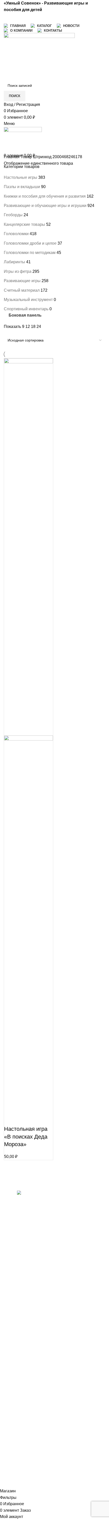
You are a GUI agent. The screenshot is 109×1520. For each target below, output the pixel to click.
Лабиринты (14, 262)
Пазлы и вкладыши (22, 187)
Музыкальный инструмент (28, 299)
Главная (12, 157)
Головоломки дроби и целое (30, 243)
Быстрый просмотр (24, 1119)
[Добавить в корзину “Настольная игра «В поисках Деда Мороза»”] (10, 1119)
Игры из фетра (17, 271)
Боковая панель (25, 315)
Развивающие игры (22, 281)
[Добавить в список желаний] (37, 1119)
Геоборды (13, 215)
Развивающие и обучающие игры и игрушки (45, 205)
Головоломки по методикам (30, 252)
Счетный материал (22, 290)
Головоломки (16, 234)
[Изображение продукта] (28, 924)
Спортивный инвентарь (26, 309)
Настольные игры (20, 177)
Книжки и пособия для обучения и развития (45, 196)
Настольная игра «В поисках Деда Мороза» (25, 1137)
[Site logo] (39, 56)
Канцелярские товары (24, 224)
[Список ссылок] (27, 1338)
